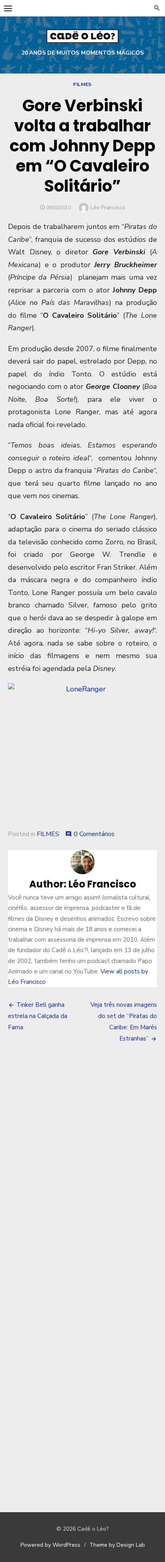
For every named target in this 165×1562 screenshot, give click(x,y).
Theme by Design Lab (117, 1545)
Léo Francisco (108, 207)
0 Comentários (94, 834)
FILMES (82, 84)
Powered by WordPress (50, 1545)
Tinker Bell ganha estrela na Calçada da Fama (37, 1016)
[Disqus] (82, 1167)
